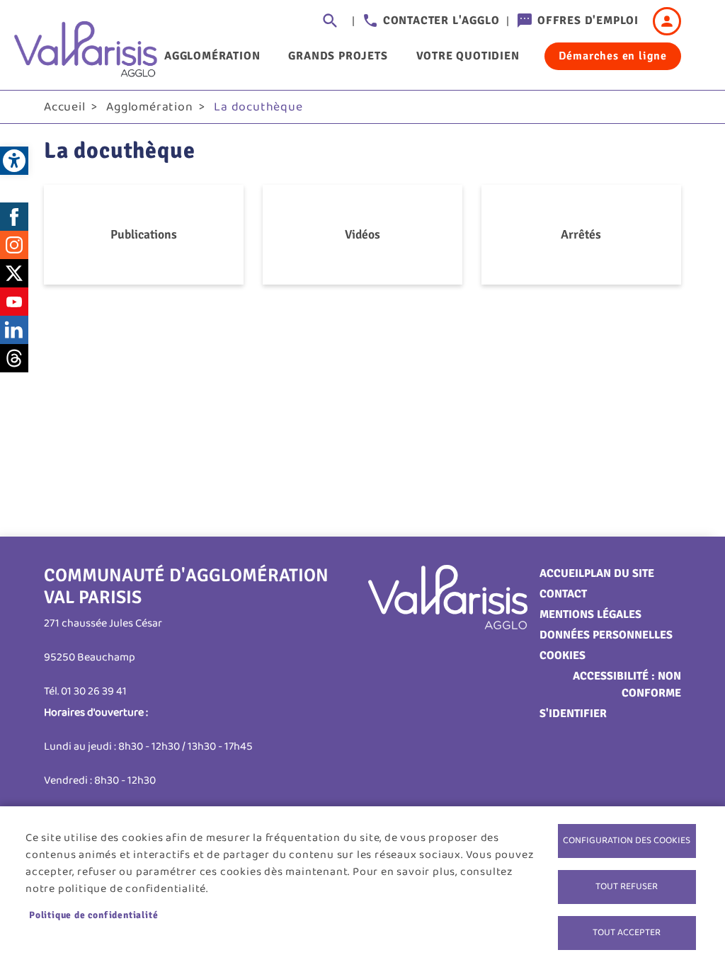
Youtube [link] (14, 301)
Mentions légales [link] (590, 614)
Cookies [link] (563, 655)
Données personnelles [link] (606, 635)
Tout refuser (626, 886)
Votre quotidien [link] (468, 56)
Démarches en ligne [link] (613, 56)
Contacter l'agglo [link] (441, 20)
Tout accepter (627, 932)
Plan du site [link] (619, 573)
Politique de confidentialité (93, 915)
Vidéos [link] (362, 234)
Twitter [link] (14, 273)
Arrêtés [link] (581, 234)
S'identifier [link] (573, 713)
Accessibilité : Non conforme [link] (627, 684)
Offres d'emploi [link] (588, 20)
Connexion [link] (667, 21)
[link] (14, 161)
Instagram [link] (14, 245)
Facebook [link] (14, 216)
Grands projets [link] (337, 56)
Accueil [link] (65, 107)
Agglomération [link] (212, 56)
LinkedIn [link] (14, 330)
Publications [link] (143, 234)
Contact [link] (563, 594)
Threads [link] (14, 358)
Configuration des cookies (626, 840)
